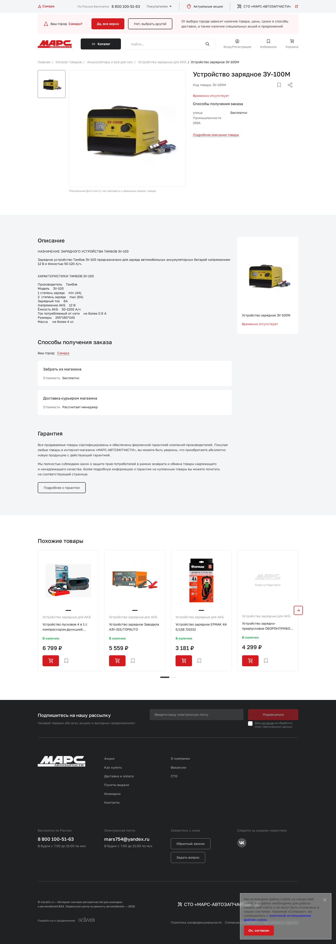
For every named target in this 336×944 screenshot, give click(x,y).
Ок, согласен (258, 930)
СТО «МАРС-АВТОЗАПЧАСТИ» (267, 6)
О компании (180, 758)
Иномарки (112, 794)
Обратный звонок (190, 844)
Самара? (75, 24)
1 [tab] (164, 677)
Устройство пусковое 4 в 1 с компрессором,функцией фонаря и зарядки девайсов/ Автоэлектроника (66, 627)
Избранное (268, 47)
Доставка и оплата (119, 776)
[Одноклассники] (281, 90)
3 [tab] (175, 677)
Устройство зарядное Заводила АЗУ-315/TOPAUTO (134, 626)
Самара (63, 353)
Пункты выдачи (116, 785)
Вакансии (178, 767)
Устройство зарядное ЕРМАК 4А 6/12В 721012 (201, 626)
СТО (174, 776)
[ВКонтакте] (274, 90)
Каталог (104, 44)
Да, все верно (108, 24)
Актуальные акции (208, 6)
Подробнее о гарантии (62, 488)
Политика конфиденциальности (196, 922)
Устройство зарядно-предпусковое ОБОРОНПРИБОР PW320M (267, 626)
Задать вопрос (188, 857)
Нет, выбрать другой (150, 24)
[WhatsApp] (288, 90)
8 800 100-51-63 (126, 6)
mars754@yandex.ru (126, 839)
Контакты (112, 802)
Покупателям (157, 6)
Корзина (292, 47)
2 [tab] (172, 677)
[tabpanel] (68, 610)
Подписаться (273, 714)
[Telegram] (266, 90)
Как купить (113, 767)
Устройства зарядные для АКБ (67, 617)
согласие (267, 723)
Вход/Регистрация (237, 47)
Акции (109, 758)
